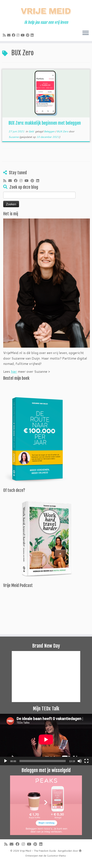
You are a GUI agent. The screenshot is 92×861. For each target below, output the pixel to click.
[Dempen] (79, 761)
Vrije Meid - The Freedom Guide (38, 850)
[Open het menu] (85, 33)
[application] (46, 739)
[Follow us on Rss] (5, 35)
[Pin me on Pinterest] (28, 35)
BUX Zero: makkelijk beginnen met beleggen (45, 123)
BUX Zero (63, 131)
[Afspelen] (5, 761)
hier (14, 371)
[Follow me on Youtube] (23, 35)
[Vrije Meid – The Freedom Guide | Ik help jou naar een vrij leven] (46, 10)
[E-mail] (9, 35)
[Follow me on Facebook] (14, 35)
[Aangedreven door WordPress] (80, 849)
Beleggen (49, 131)
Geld (31, 131)
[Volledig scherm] (86, 761)
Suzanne (14, 137)
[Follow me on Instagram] (18, 35)
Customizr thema (56, 855)
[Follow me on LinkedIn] (33, 35)
